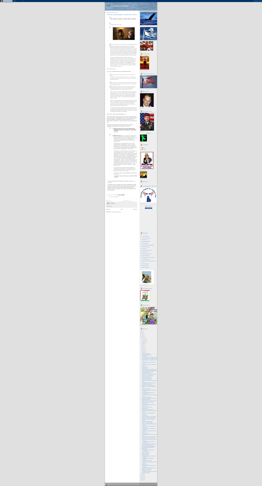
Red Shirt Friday (144, 415)
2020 (142, 331)
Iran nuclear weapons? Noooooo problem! (149, 416)
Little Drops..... (144, 248)
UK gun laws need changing (146, 376)
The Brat (144, 149)
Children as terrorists (145, 453)
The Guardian (109, 71)
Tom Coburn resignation (114, 196)
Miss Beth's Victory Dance (147, 250)
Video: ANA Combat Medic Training (147, 444)
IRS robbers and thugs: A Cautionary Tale (149, 404)
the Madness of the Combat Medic (148, 257)
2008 (142, 480)
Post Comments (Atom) (116, 211)
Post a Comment (109, 206)
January (143, 352)
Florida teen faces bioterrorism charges (148, 385)
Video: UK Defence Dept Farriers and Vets (149, 436)
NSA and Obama (144, 408)
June (143, 346)
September (144, 342)
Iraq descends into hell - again (147, 460)
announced (130, 50)
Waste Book (134, 116)
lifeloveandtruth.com (146, 246)
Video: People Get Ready (146, 472)
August (143, 343)
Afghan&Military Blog (146, 241)
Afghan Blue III (145, 239)
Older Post (135, 209)
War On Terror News (145, 267)
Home (122, 209)
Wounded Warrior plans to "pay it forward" (149, 382)
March (143, 349)
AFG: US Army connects (146, 452)
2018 (142, 332)
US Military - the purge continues (147, 422)
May (143, 347)
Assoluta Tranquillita (121, 6)
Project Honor (144, 252)
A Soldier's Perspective (146, 237)
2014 (142, 337)
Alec (144, 147)
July (143, 344)
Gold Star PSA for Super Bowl (147, 379)
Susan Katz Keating (145, 255)
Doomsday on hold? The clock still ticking (149, 417)
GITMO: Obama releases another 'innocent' (149, 443)
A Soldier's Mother (145, 236)
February (143, 351)
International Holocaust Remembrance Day (149, 369)
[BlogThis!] (120, 195)
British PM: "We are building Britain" (148, 409)
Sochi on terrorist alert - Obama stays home (149, 400)
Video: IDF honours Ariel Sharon (147, 421)
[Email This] (118, 195)
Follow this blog (148, 208)
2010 (142, 477)
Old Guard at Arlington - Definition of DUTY (149, 398)
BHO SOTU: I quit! (145, 366)
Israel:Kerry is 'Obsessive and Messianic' (149, 437)
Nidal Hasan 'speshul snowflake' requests (149, 467)
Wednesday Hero (145, 403)
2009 (142, 478)
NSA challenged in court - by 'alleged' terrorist (149, 358)
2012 (142, 475)
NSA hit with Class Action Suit (147, 354)
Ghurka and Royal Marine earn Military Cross (149, 370)
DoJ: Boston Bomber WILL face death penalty (149, 357)
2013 (142, 473)
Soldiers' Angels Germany (147, 253)
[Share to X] (121, 195)
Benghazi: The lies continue (146, 470)
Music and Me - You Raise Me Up (147, 375)
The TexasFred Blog (145, 259)
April (143, 348)
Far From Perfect (145, 243)
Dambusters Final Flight (146, 353)
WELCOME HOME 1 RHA (146, 388)
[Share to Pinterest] (124, 195)
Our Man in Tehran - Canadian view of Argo (149, 374)
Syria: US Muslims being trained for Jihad (148, 446)
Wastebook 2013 (123, 138)
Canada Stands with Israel (146, 399)
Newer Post (108, 209)
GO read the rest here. (111, 68)
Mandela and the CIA (145, 454)
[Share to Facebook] (122, 195)
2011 (142, 476)
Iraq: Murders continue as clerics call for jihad (149, 471)
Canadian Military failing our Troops (148, 371)
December (144, 338)
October (143, 341)
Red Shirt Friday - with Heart (146, 468)
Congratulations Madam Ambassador (148, 447)
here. (125, 114)
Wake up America (145, 265)
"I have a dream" (144, 405)
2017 (142, 333)
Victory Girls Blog (145, 263)
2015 (142, 336)
